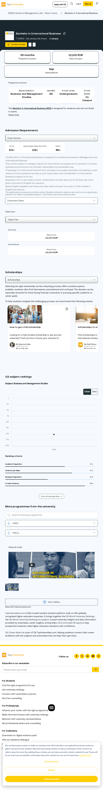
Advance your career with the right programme (25, 710)
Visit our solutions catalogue (15, 739)
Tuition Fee (13, 219)
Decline (51, 770)
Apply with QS (60, 4)
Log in (78, 4)
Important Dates (15, 200)
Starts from (51, 235)
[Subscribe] (95, 669)
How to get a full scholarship (25, 327)
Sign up (88, 4)
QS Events (63, 623)
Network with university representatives (21, 719)
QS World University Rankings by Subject (29, 619)
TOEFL (58, 146)
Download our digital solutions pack (19, 735)
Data (94, 391)
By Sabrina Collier (23, 344)
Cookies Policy (85, 755)
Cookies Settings (51, 761)
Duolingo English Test (35, 146)
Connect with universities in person (19, 694)
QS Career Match (13, 632)
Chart (87, 391)
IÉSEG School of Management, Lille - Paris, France (32, 13)
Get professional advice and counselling (21, 723)
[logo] (12, 3)
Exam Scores (14, 138)
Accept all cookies (51, 779)
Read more (13, 114)
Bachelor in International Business (38, 33)
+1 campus (53, 38)
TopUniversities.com (15, 613)
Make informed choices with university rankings (25, 714)
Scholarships (14, 279)
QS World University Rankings (80, 616)
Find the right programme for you (18, 685)
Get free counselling (12, 698)
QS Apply (77, 623)
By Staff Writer (90, 344)
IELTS (11, 146)
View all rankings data (50, 496)
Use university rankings (13, 689)
